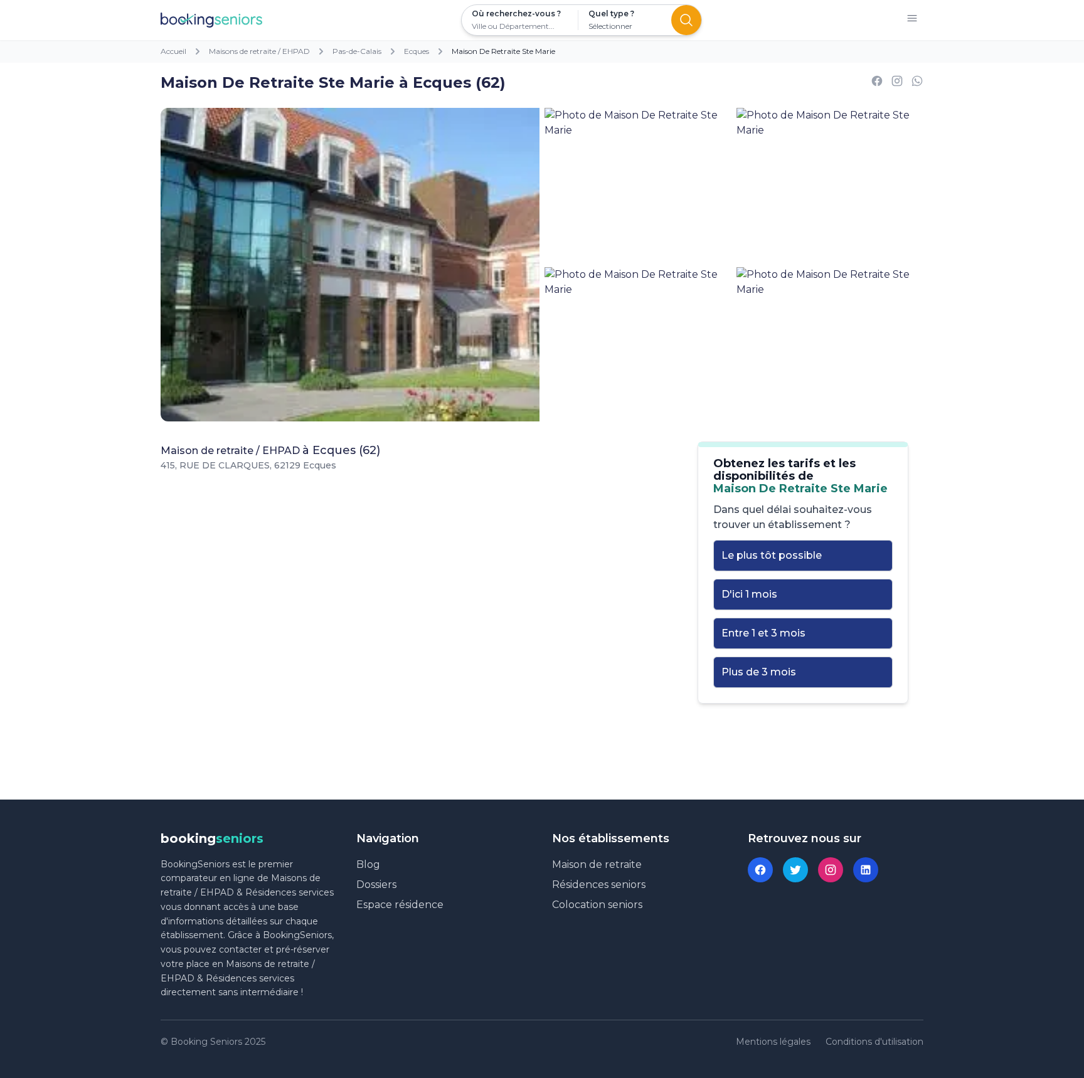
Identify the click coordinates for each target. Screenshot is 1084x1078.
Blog (368, 864)
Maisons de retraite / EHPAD (259, 51)
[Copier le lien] (897, 83)
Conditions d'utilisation (874, 1041)
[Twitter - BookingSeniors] (795, 869)
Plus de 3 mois (758, 672)
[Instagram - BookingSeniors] (830, 869)
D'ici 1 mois (749, 594)
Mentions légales (773, 1041)
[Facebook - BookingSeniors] (760, 869)
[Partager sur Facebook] (877, 83)
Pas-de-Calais (356, 51)
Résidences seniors (599, 884)
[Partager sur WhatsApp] (917, 83)
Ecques (416, 51)
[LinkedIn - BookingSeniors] (865, 869)
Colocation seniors (597, 905)
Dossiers (376, 884)
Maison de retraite (597, 864)
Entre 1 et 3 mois (763, 633)
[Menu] (912, 20)
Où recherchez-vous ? (516, 13)
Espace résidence (400, 905)
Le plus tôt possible (771, 555)
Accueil (173, 51)
